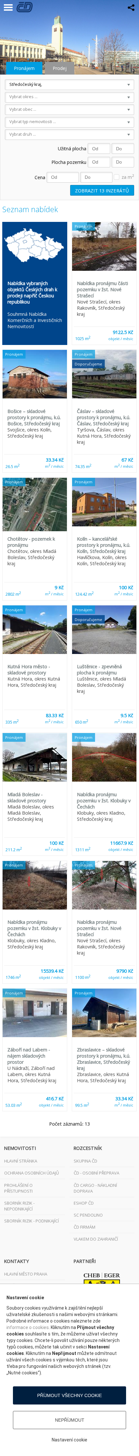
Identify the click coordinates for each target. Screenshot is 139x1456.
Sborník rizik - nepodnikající (19, 1206)
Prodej (60, 68)
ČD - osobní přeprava (96, 1173)
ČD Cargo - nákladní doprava (95, 1188)
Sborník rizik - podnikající (31, 1221)
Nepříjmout (69, 1420)
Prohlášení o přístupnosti (18, 1188)
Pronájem (24, 68)
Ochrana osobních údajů (31, 1173)
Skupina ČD (85, 1161)
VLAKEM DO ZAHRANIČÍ (96, 1239)
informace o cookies (27, 1327)
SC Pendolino (88, 1215)
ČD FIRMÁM (84, 1227)
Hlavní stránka (20, 1161)
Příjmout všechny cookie (69, 1395)
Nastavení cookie (69, 1439)
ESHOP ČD (84, 1203)
